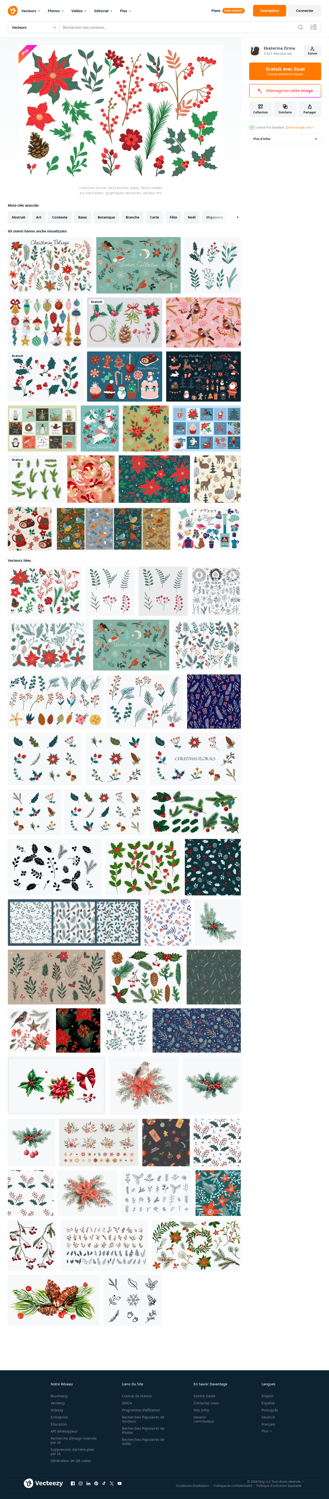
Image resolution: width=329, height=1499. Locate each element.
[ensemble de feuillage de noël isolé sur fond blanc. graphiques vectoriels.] (50, 265)
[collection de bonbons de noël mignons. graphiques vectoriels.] (124, 376)
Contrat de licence (137, 1396)
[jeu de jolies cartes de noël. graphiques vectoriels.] (207, 428)
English (268, 1396)
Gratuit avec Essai (285, 71)
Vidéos (77, 11)
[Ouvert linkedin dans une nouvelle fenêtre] (88, 1483)
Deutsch (268, 1417)
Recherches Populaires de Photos (143, 1430)
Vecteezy (58, 1403)
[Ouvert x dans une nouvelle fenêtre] (112, 1483)
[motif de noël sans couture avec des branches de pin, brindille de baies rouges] (214, 977)
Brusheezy (59, 1396)
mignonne (214, 217)
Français (268, 1424)
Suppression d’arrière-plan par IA (72, 1451)
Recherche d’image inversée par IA (74, 1440)
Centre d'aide (204, 1396)
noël (192, 217)
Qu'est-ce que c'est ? (299, 127)
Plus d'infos (261, 139)
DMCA (127, 1403)
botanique (106, 217)
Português (270, 1410)
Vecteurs (28, 11)
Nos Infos (201, 1410)
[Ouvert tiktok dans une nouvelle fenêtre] (104, 1483)
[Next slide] (233, 217)
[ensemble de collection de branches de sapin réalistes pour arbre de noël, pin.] (35, 479)
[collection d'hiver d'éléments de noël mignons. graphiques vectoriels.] (203, 376)
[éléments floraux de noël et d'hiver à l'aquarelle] (124, 322)
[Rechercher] (300, 27)
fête (173, 217)
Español (268, 1403)
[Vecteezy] (13, 11)
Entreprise (59, 1417)
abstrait (18, 217)
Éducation (59, 1424)
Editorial (101, 11)
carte (154, 217)
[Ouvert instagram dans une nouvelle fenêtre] (81, 1483)
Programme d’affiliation (141, 1410)
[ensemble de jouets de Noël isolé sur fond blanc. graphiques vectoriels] (45, 322)
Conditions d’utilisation (192, 1485)
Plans (215, 10)
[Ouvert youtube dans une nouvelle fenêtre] (120, 1483)
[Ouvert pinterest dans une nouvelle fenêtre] (96, 1483)
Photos (54, 11)
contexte (59, 217)
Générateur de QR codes (71, 1460)
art (38, 217)
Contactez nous (206, 1403)
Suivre (312, 53)
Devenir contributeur (204, 1419)
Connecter (304, 10)
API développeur (64, 1431)
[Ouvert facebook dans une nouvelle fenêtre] (73, 1483)
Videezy (57, 1410)
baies (82, 217)
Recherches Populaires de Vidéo (143, 1441)
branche (132, 217)
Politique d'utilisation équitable (278, 1485)
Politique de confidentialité (232, 1485)
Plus (123, 11)
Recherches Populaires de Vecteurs (143, 1419)
